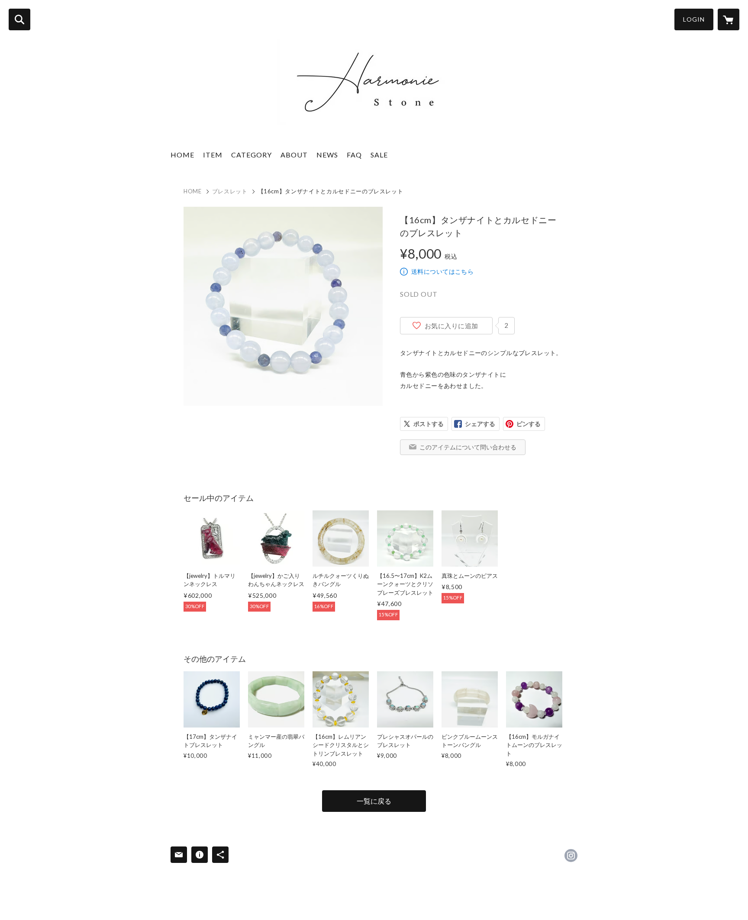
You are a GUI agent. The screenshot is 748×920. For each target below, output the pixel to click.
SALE (379, 155)
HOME (182, 155)
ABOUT (294, 155)
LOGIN (694, 19)
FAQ (354, 155)
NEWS (327, 155)
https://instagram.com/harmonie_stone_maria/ (570, 855)
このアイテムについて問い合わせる (467, 447)
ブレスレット (230, 191)
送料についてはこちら (442, 271)
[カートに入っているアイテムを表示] (728, 19)
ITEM (212, 155)
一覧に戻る (374, 801)
